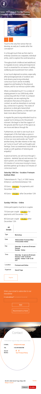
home (2, 12)
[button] (6, 40)
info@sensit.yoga (19, 344)
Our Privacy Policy (22, 353)
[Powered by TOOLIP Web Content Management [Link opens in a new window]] (25, 388)
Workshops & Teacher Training (18, 12)
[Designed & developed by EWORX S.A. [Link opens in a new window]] (32, 388)
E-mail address (9, 297)
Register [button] (11, 277)
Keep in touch (9, 382)
